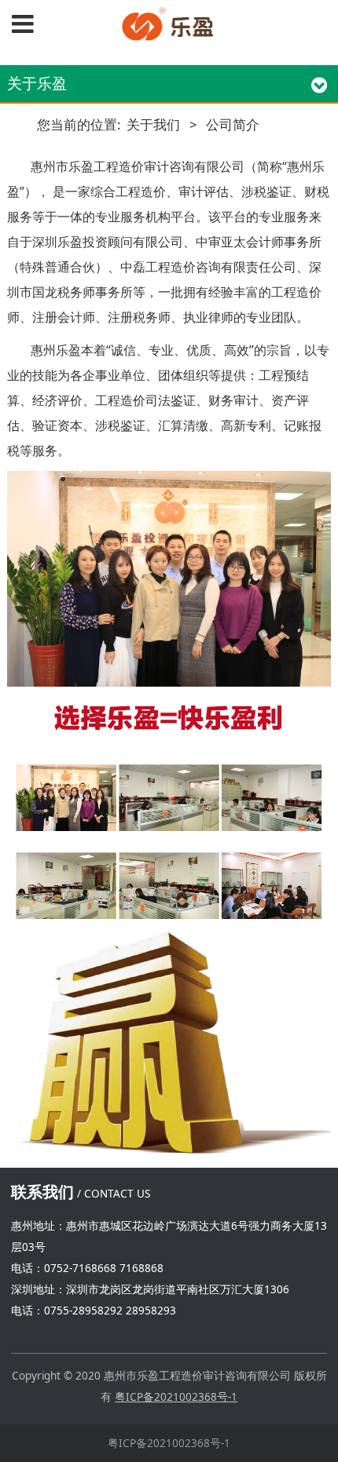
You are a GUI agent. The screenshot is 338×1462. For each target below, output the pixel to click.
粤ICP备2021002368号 (171, 1397)
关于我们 (153, 124)
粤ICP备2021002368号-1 (169, 1443)
